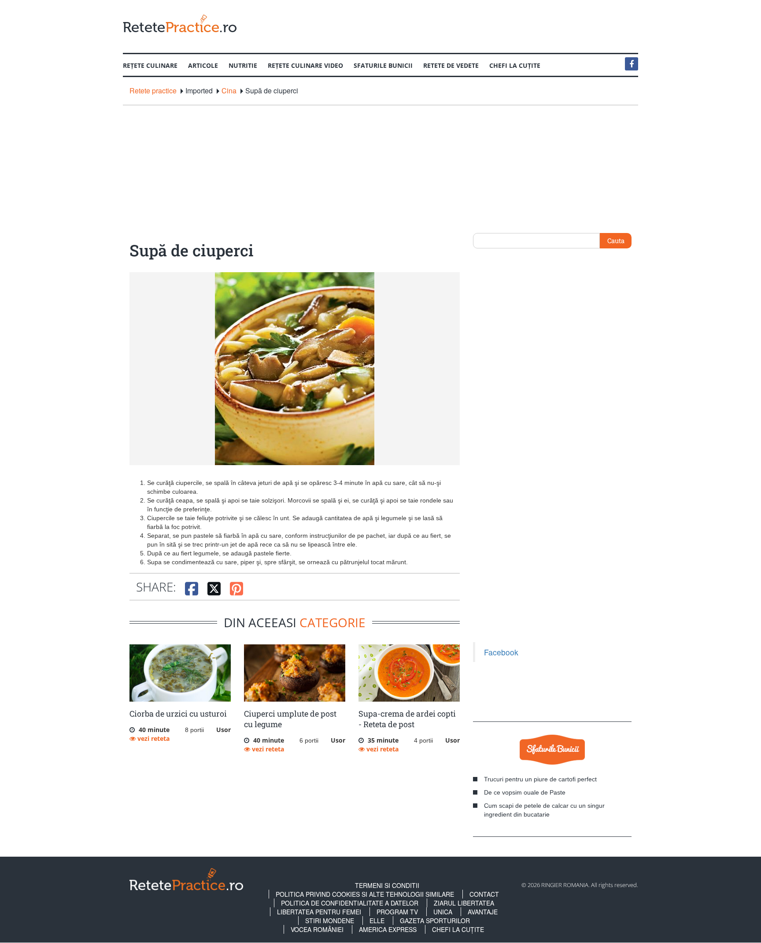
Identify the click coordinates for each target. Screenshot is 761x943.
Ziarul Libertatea (464, 903)
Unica (442, 911)
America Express (388, 929)
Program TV (397, 911)
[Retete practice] (179, 23)
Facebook (501, 652)
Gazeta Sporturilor (435, 920)
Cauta (615, 240)
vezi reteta (153, 738)
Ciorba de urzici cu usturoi (178, 713)
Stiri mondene (329, 920)
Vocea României (317, 929)
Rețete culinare (150, 65)
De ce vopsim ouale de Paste (524, 792)
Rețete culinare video (305, 65)
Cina (229, 91)
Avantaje (483, 911)
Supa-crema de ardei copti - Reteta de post (407, 718)
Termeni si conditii (387, 885)
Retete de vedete (451, 65)
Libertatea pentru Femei (319, 911)
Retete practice (153, 91)
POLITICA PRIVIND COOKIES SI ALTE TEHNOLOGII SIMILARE (365, 894)
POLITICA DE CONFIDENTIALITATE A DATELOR (349, 903)
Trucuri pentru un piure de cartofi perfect (540, 779)
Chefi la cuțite (514, 65)
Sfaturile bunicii (383, 65)
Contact (484, 894)
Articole (203, 65)
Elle (376, 920)
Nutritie (243, 65)
